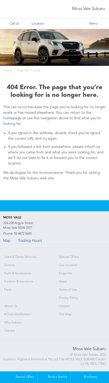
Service (9, 265)
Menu (93, 23)
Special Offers (69, 257)
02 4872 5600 (22, 233)
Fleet (8, 289)
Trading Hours (30, 241)
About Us (10, 306)
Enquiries (65, 273)
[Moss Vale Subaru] (15, 9)
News (62, 281)
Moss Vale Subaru (88, 9)
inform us (92, 147)
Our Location (68, 265)
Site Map (65, 314)
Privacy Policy (68, 298)
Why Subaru (12, 322)
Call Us (14, 23)
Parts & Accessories (17, 273)
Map (7, 241)
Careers (64, 306)
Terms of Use (68, 289)
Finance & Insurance (18, 281)
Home (7, 70)
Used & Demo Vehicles (20, 257)
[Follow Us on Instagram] (47, 205)
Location (38, 23)
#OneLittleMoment (17, 314)
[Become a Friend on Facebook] (61, 205)
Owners (9, 330)
